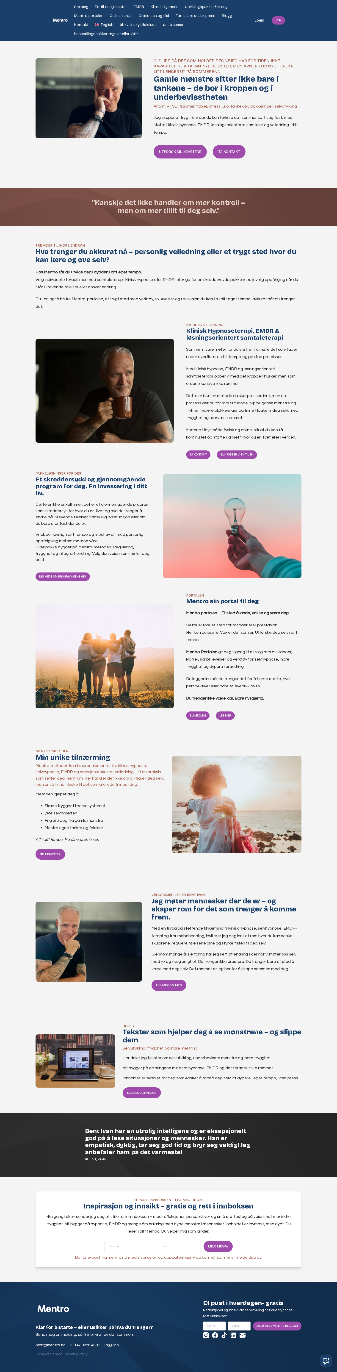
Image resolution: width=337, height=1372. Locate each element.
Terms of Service (49, 1354)
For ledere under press (195, 16)
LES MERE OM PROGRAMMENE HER (62, 576)
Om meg (81, 7)
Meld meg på (218, 1246)
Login (259, 20)
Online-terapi (121, 16)
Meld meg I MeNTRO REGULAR (277, 1326)
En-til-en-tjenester (111, 7)
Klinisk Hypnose (164, 7)
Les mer (225, 715)
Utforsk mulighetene (180, 152)
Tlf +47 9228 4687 (84, 1345)
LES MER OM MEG (169, 985)
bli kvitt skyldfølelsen (138, 24)
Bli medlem (198, 715)
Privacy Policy (77, 1354)
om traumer (173, 24)
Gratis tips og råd (154, 16)
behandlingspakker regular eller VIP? (106, 34)
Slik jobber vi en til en (237, 454)
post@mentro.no (51, 1345)
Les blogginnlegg (141, 1093)
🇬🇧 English (104, 24)
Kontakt (81, 24)
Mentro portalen (88, 16)
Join (278, 20)
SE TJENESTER (50, 854)
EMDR (138, 7)
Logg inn (111, 1345)
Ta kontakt (229, 152)
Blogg (227, 16)
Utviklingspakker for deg (206, 7)
